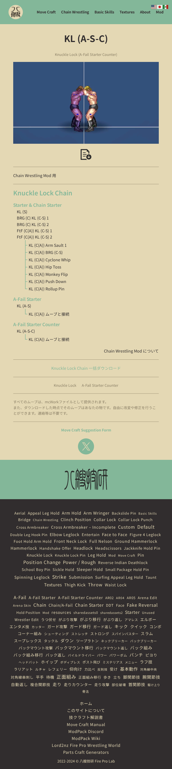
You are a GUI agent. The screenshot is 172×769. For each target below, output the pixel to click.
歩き (107, 677)
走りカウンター (78, 684)
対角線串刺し (22, 677)
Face (120, 605)
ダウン (67, 640)
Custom (126, 527)
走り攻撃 (102, 684)
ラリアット (23, 669)
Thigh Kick (75, 584)
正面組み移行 (89, 677)
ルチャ (40, 669)
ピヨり (151, 655)
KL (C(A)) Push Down (47, 281)
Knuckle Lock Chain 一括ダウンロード (86, 368)
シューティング (56, 633)
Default (146, 526)
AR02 (109, 597)
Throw (95, 584)
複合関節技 (40, 684)
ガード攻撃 (57, 626)
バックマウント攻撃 (36, 648)
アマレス (131, 619)
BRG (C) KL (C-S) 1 (33, 218)
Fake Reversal (142, 605)
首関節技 (136, 684)
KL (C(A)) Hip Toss (45, 267)
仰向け (75, 669)
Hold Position (28, 612)
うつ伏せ (48, 619)
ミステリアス (113, 662)
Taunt (151, 577)
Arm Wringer (97, 513)
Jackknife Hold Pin (142, 548)
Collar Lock (105, 519)
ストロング (99, 633)
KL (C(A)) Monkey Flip (48, 274)
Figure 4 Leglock (145, 534)
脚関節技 (131, 677)
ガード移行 (80, 626)
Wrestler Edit (27, 619)
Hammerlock (24, 548)
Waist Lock (116, 584)
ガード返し (102, 626)
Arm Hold (71, 513)
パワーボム (118, 655)
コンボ (155, 626)
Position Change (42, 562)
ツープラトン (87, 640)
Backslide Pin (124, 513)
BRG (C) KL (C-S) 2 (33, 224)
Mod (112, 555)
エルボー (148, 619)
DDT (110, 605)
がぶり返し (112, 619)
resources (61, 612)
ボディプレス (70, 662)
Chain (39, 605)
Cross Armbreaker (32, 527)
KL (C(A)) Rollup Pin (46, 289)
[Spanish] (166, 6)
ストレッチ (79, 633)
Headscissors (108, 548)
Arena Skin (22, 605)
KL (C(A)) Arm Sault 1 (48, 245)
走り (57, 684)
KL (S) (22, 211)
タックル (51, 640)
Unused (148, 612)
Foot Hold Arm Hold (33, 541)
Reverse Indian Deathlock (123, 562)
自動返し (19, 684)
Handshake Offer (55, 548)
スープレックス (28, 640)
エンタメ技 (19, 626)
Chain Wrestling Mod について (131, 351)
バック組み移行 (28, 655)
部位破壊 (119, 684)
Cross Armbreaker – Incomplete (83, 527)
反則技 (102, 669)
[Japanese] (160, 6)
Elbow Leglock (65, 534)
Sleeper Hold (90, 569)
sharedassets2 (111, 613)
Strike (59, 576)
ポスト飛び (91, 661)
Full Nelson (100, 541)
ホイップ (49, 662)
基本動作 (129, 669)
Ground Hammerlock (136, 541)
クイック (138, 626)
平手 (40, 677)
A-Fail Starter (42, 597)
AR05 (131, 597)
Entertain (91, 534)
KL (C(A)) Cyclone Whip (50, 259)
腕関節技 (151, 677)
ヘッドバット (29, 662)
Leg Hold (97, 555)
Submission (81, 577)
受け (114, 669)
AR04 (120, 598)
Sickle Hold (63, 569)
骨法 (85, 691)
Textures (53, 584)
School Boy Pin (36, 569)
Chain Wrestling (45, 520)
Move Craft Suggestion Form (86, 430)
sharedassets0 (85, 612)
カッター (38, 627)
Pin (141, 555)
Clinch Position (76, 519)
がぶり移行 (90, 619)
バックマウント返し (112, 647)
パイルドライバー (81, 655)
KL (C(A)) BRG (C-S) (46, 252)
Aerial (20, 513)
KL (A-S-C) (26, 331)
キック (121, 626)
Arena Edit (147, 597)
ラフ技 (146, 662)
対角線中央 (148, 669)
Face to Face (114, 534)
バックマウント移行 (74, 648)
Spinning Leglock (32, 577)
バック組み (141, 647)
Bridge (24, 519)
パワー (102, 655)
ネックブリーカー (114, 641)
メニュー (131, 662)
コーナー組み (30, 633)
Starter (132, 612)
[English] (154, 6)
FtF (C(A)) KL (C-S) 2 (34, 237)
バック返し (55, 655)
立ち (117, 677)
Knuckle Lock (65, 385)
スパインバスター (125, 633)
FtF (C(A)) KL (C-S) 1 (34, 230)
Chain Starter (89, 605)
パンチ (136, 655)
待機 (50, 677)
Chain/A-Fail (61, 605)
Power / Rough (79, 562)
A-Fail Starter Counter (100, 385)
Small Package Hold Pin (127, 569)
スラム (147, 633)
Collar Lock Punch (135, 519)
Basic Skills (147, 513)
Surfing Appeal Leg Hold (119, 577)
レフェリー (57, 669)
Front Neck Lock (70, 541)
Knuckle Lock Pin (70, 555)
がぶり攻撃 (67, 619)
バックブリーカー (143, 641)
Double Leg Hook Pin (28, 534)
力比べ (89, 669)
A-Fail (20, 597)
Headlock (83, 548)
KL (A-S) (24, 305)
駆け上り (154, 685)
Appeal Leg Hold (44, 513)
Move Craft (126, 555)
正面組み (66, 676)
